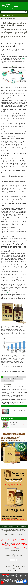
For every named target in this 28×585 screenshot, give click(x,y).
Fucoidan (24, 58)
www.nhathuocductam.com (7, 543)
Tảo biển (21, 378)
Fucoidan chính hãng (5, 378)
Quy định (4, 526)
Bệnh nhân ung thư (5, 380)
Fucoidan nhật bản (14, 378)
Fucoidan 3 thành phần (13, 574)
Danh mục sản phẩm (8, 15)
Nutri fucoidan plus (7, 579)
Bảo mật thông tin (13, 526)
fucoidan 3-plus (13, 575)
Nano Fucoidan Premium (17, 579)
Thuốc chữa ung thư (14, 376)
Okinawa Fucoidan (11, 576)
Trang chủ (4, 18)
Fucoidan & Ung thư (11, 18)
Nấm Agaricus (6, 376)
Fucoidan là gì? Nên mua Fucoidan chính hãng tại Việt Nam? (14, 395)
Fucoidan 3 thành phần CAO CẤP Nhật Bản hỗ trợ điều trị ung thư (17, 411)
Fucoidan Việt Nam (16, 583)
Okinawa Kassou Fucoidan (21, 576)
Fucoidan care (16, 578)
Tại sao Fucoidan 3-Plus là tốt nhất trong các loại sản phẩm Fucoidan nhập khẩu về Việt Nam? (13, 403)
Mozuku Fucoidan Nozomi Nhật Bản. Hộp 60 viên (17, 421)
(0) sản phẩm (24, 1)
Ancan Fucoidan (8, 581)
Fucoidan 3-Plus (5, 292)
